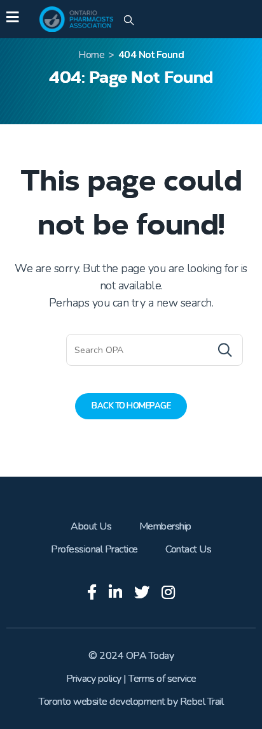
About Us (91, 526)
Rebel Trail (202, 702)
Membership (165, 526)
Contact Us (188, 549)
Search (199, 350)
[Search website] (128, 21)
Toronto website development (102, 702)
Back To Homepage (131, 406)
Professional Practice (94, 549)
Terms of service (162, 679)
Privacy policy (93, 679)
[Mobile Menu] (12, 19)
